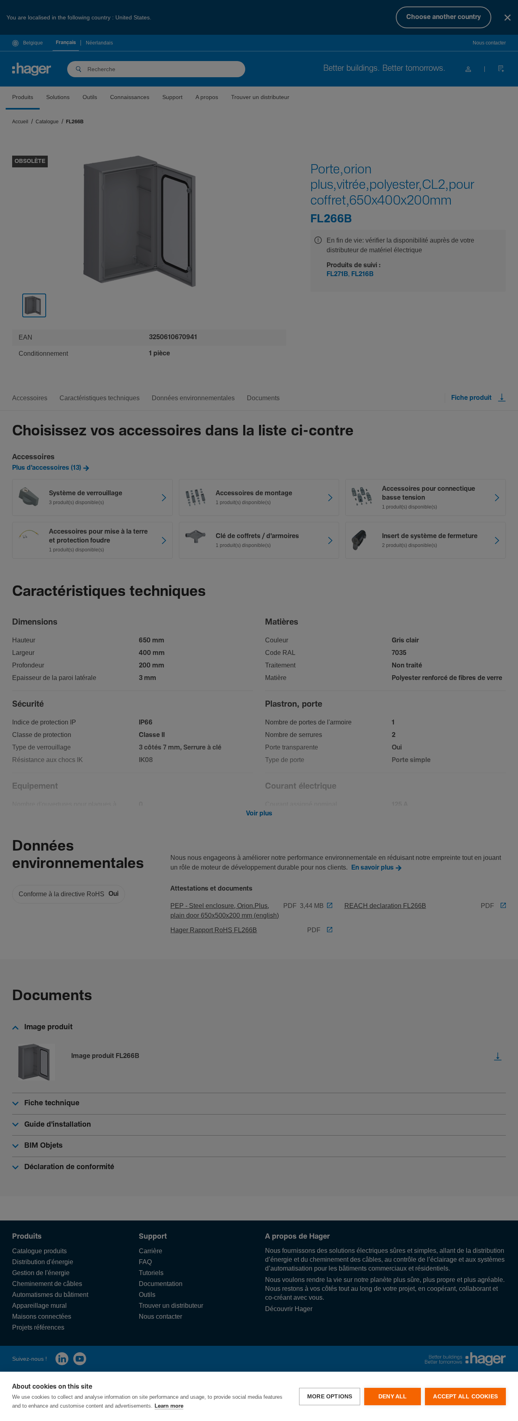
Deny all (392, 1397)
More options (329, 1397)
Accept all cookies (465, 1397)
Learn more (169, 1406)
